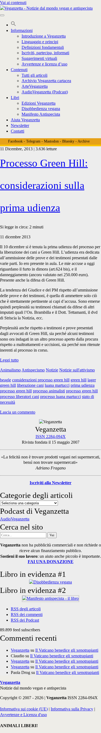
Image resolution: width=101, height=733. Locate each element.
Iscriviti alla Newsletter (50, 482)
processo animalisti (49, 391)
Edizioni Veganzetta (38, 103)
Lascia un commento (17, 412)
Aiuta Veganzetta (25, 120)
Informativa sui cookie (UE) (24, 709)
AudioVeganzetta (14, 519)
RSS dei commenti (27, 614)
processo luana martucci (60, 396)
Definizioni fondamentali (43, 47)
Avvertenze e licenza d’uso (44, 64)
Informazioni (22, 30)
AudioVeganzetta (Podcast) (45, 92)
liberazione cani (30, 385)
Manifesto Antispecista (41, 114)
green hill (78, 380)
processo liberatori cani (19, 396)
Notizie (52, 370)
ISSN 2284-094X (51, 436)
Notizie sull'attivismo (77, 370)
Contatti (17, 131)
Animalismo (10, 370)
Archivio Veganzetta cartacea (46, 80)
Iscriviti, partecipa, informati (45, 52)
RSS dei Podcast (25, 620)
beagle (5, 380)
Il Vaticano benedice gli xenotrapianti (66, 650)
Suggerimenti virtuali (39, 58)
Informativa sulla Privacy (72, 709)
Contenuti (19, 69)
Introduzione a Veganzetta (44, 36)
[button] (13, 25)
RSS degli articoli (26, 609)
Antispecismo (33, 370)
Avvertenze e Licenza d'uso (23, 714)
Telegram (33, 141)
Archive (84, 141)
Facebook (15, 141)
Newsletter (20, 125)
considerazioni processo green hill (40, 380)
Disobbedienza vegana (41, 108)
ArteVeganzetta (35, 86)
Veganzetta (20, 650)
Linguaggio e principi (40, 41)
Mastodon (51, 141)
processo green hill (82, 391)
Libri (15, 97)
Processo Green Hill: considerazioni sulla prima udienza (44, 185)
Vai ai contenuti (13, 2)
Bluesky (68, 141)
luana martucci (57, 385)
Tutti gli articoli (34, 75)
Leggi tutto (9, 360)
